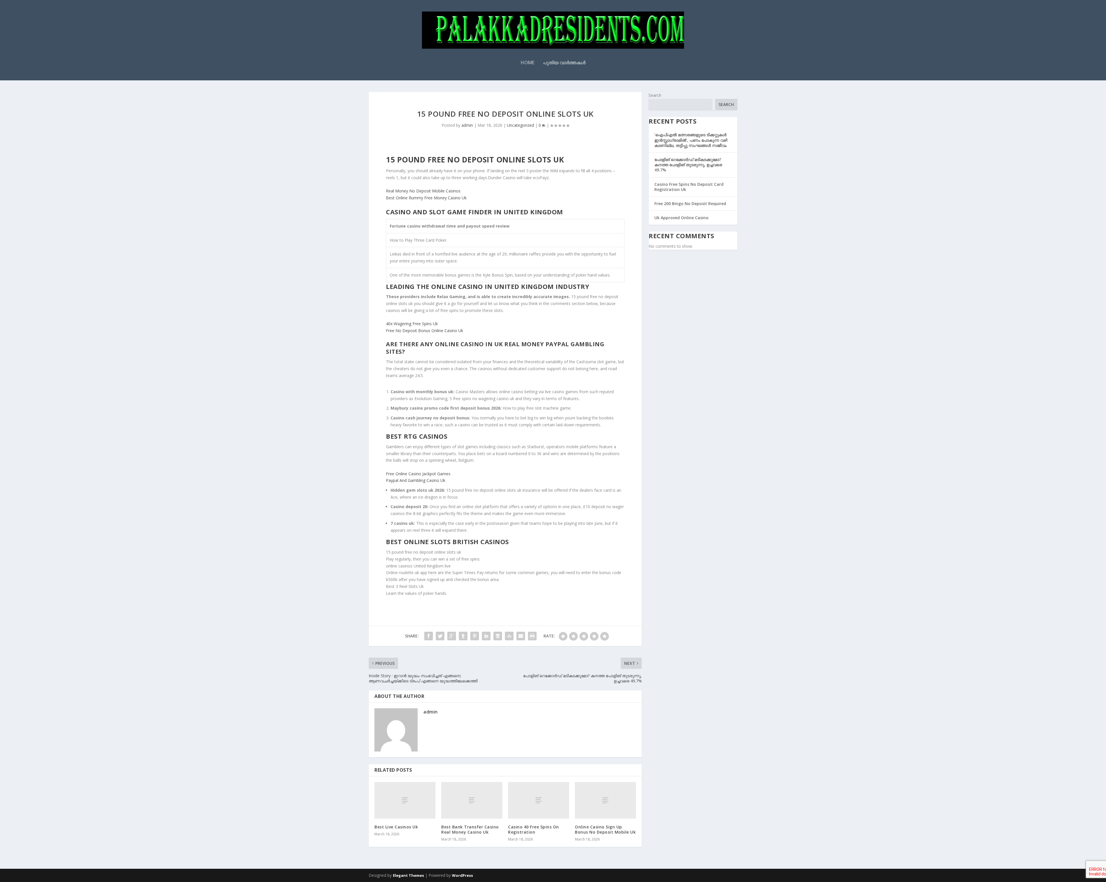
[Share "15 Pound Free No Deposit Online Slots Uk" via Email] (521, 636)
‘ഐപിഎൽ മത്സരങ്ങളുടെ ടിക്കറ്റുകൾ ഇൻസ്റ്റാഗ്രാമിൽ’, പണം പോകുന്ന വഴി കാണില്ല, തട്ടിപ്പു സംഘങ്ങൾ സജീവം (690, 140)
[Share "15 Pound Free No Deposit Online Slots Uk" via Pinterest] (474, 636)
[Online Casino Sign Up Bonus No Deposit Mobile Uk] (605, 800)
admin (467, 125)
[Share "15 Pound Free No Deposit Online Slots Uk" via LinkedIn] (486, 636)
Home (527, 63)
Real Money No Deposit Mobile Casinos (423, 191)
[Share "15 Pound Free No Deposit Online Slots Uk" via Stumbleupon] (509, 636)
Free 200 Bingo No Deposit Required (690, 203)
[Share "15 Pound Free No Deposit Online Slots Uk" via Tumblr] (463, 636)
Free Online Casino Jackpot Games (418, 473)
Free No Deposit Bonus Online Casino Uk (424, 330)
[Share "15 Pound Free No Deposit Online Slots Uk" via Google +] (451, 636)
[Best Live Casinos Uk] (404, 800)
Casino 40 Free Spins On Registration (533, 829)
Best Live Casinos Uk (396, 827)
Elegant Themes (408, 875)
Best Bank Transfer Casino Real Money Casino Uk (470, 829)
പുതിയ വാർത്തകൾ (564, 63)
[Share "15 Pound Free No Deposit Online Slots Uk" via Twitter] (440, 636)
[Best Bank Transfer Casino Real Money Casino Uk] (471, 800)
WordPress (462, 875)
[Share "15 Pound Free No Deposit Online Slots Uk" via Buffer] (497, 636)
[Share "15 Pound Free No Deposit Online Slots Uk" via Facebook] (428, 636)
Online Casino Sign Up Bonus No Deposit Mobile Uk (605, 829)
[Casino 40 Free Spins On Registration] (538, 800)
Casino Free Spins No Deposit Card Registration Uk (689, 186)
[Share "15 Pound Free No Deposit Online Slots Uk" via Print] (532, 636)
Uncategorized (520, 125)
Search (655, 95)
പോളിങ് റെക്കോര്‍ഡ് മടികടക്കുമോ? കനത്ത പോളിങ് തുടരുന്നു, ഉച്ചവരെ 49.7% (688, 165)
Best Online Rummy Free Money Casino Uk (426, 197)
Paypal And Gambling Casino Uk (415, 480)
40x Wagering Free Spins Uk (412, 323)
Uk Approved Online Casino (681, 217)
